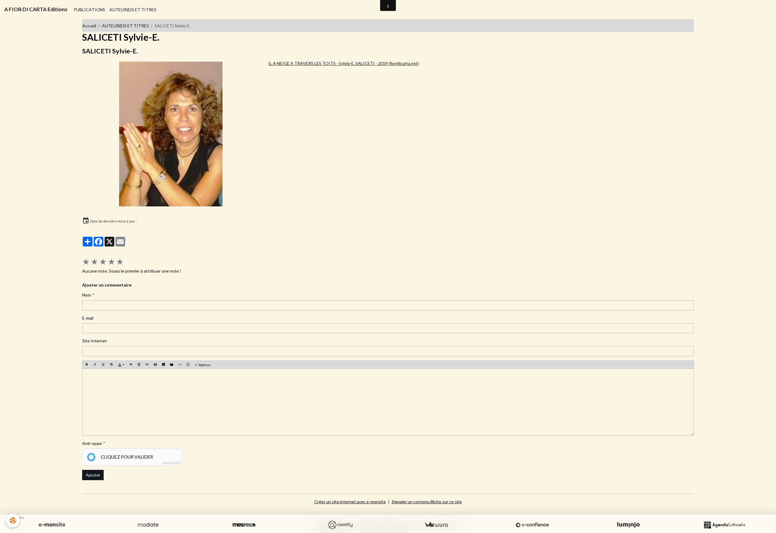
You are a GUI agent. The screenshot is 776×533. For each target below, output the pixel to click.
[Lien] (147, 364)
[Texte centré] (139, 364)
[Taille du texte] (111, 364)
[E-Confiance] (532, 524)
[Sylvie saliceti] (170, 134)
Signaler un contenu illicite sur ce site (427, 501)
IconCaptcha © (171, 462)
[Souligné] (103, 364)
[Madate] (148, 524)
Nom (86, 294)
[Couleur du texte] (121, 364)
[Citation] (130, 364)
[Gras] (86, 364)
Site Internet (94, 340)
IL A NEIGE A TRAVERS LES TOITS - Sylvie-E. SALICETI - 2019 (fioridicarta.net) (343, 63)
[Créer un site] (52, 524)
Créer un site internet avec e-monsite (350, 501)
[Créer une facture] (436, 524)
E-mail (87, 318)
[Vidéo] (171, 364)
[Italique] (95, 364)
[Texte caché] (155, 364)
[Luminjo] (628, 524)
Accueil (89, 25)
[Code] (180, 364)
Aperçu (204, 364)
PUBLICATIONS (89, 9)
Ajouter (93, 474)
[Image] (163, 364)
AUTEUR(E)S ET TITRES (132, 9)
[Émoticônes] (188, 364)
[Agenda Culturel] (724, 524)
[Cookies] (13, 520)
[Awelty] (340, 524)
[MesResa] (244, 524)
